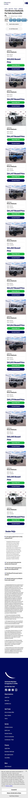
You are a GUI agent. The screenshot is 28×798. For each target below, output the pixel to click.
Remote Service (8, 733)
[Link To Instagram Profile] (12, 690)
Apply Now (7, 748)
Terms (6, 718)
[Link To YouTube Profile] (16, 690)
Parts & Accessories (9, 736)
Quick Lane (7, 730)
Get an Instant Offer (9, 712)
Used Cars (7, 697)
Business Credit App (9, 751)
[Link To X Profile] (9, 690)
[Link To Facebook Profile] (6, 690)
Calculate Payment (16, 69)
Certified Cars (8, 703)
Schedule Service (9, 727)
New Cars (7, 700)
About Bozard (8, 766)
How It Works (8, 715)
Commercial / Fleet (9, 739)
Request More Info (16, 65)
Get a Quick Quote (9, 754)
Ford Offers (7, 757)
